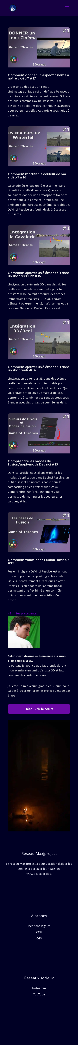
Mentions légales (39, 926)
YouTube (39, 994)
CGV (39, 938)
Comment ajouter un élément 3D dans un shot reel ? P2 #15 (39, 274)
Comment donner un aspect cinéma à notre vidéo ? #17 (38, 76)
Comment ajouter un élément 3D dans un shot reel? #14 (39, 368)
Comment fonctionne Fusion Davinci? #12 (38, 561)
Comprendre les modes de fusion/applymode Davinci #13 (33, 462)
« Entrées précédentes (23, 613)
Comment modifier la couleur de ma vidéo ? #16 (37, 175)
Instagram (39, 988)
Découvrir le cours (39, 709)
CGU (39, 932)
